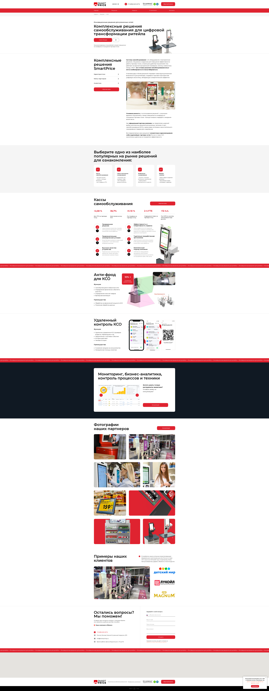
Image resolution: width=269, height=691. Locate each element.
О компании (153, 10)
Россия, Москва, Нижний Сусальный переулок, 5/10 (112, 635)
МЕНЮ (114, 4)
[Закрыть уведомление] (266, 677)
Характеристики (99, 74)
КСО (107, 14)
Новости (134, 10)
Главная (96, 10)
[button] (168, 4)
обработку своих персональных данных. (156, 642)
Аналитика (97, 83)
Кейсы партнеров (100, 79)
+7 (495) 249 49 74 (134, 4)
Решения (114, 10)
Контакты (172, 10)
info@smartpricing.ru (103, 638)
